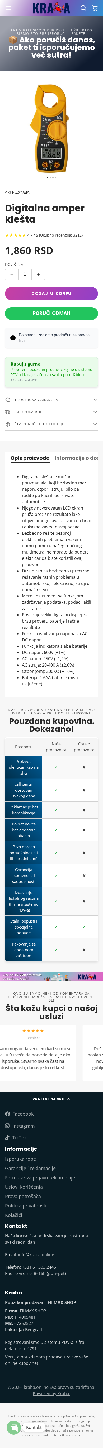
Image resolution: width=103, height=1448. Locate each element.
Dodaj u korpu (51, 293)
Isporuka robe (20, 1159)
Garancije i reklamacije (30, 1168)
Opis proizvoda (30, 458)
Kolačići (13, 1215)
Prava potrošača (23, 1196)
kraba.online (36, 1387)
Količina (14, 264)
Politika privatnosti (25, 1206)
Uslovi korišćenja (24, 1187)
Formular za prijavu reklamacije (40, 1178)
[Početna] (51, 8)
